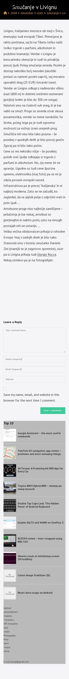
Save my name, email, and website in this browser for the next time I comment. (31, 397)
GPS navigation (11, 623)
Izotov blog (13, 6)
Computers (9, 619)
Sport (6, 643)
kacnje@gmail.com (20, 661)
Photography (10, 635)
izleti (6, 627)
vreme (6, 651)
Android (7, 608)
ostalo (7, 631)
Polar (6, 639)
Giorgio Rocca (46, 254)
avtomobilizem (11, 612)
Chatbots (8, 616)
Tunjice (7, 647)
